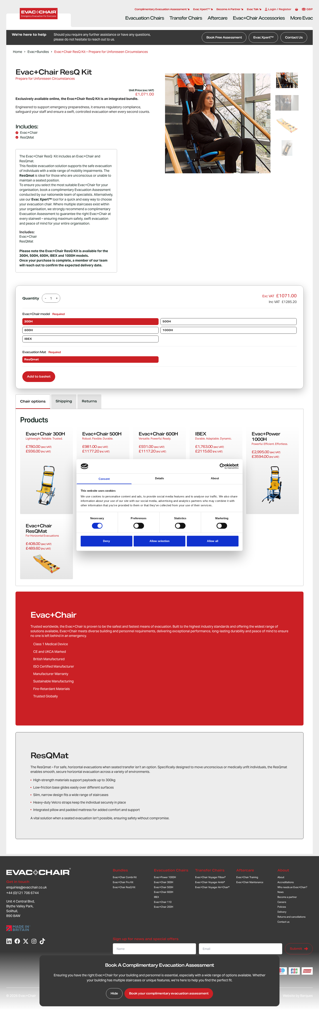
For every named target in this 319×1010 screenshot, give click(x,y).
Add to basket (39, 376)
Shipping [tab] (64, 401)
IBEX (156, 897)
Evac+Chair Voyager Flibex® (210, 877)
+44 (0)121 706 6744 (22, 893)
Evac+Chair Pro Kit (123, 882)
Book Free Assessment (224, 37)
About (283, 870)
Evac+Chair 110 (162, 902)
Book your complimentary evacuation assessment (169, 993)
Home (17, 52)
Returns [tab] (89, 401)
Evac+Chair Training (247, 877)
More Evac (301, 18)
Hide (114, 993)
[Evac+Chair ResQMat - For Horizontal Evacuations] (46, 548)
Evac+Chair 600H (163, 892)
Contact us (283, 921)
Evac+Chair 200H (163, 906)
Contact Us (294, 37)
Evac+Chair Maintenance (249, 882)
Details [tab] (159, 478)
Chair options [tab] (33, 401)
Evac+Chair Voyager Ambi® (210, 882)
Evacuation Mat (41, 352)
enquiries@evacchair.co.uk (26, 887)
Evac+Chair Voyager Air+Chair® (212, 887)
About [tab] (215, 478)
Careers (281, 902)
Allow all (212, 541)
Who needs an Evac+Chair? (292, 887)
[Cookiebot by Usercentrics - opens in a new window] (222, 466)
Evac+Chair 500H (163, 887)
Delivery (281, 911)
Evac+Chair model (43, 314)
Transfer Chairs (185, 18)
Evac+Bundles (38, 52)
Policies (281, 906)
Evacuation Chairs (144, 18)
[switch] (138, 526)
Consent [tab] (104, 478)
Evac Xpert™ (263, 37)
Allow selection (160, 541)
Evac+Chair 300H (163, 882)
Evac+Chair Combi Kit (125, 877)
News (280, 892)
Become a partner (287, 897)
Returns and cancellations (291, 916)
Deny (106, 541)
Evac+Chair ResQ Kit (124, 887)
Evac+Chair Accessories (259, 18)
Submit (296, 949)
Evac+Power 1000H (165, 877)
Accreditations (285, 882)
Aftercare (217, 18)
